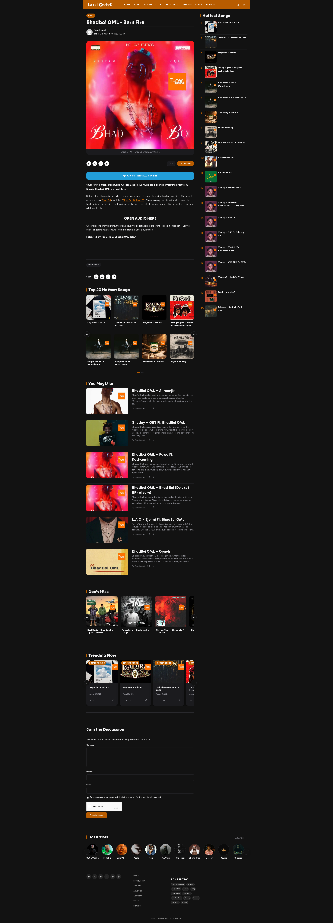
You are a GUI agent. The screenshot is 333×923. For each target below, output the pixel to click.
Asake (185, 889)
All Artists (239, 838)
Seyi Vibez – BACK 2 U (98, 322)
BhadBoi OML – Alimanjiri (154, 390)
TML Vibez (176, 893)
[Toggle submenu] (155, 5)
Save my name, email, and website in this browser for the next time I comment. (125, 797)
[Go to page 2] (141, 372)
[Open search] (237, 4)
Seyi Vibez (176, 889)
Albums (148, 4)
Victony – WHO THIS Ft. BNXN (232, 262)
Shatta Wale (176, 898)
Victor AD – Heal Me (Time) (231, 277)
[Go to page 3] (142, 372)
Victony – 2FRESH (226, 217)
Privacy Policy (139, 881)
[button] (100, 163)
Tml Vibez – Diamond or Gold (232, 38)
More (209, 4)
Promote (137, 906)
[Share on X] (94, 163)
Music (137, 4)
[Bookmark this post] (153, 408)
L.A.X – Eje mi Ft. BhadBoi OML (158, 519)
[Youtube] (106, 876)
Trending (186, 4)
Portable (190, 884)
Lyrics (198, 4)
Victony (187, 898)
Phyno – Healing (178, 361)
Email (89, 784)
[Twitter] (94, 876)
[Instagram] (100, 876)
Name (89, 771)
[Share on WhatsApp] (88, 163)
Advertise (137, 891)
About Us (137, 886)
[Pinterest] (118, 876)
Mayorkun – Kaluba (152, 322)
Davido (195, 898)
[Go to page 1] (138, 372)
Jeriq (193, 889)
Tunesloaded (100, 30)
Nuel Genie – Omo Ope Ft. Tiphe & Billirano (100, 631)
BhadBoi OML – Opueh (151, 551)
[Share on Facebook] (106, 163)
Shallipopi (186, 893)
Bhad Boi (106, 200)
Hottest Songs (169, 4)
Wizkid (184, 902)
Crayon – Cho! (225, 172)
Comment (187, 163)
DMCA (136, 901)
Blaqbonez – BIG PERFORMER (232, 97)
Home (127, 4)
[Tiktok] (112, 876)
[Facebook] (88, 876)
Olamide (175, 902)
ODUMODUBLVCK (178, 884)
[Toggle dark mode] (244, 4)
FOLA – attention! (226, 292)
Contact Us (138, 896)
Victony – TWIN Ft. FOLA (229, 187)
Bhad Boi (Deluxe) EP (133, 200)
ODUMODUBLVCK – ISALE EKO (232, 142)
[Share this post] (112, 700)
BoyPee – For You (226, 157)
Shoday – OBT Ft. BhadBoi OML (158, 422)
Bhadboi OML (93, 265)
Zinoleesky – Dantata (153, 361)
